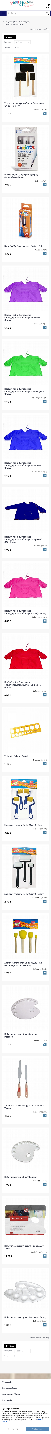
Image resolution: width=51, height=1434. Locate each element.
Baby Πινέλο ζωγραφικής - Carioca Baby (23, 246)
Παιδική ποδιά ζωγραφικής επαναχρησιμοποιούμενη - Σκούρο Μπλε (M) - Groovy (24, 539)
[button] (47, 13)
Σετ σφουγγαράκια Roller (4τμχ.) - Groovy (24, 825)
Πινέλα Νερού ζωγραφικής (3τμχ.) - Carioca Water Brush (21, 176)
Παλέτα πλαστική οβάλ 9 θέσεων (20, 1177)
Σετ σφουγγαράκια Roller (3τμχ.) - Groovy (24, 894)
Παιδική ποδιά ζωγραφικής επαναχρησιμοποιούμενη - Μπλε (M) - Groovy (22, 465)
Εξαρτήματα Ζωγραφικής (14, 24)
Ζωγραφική (25, 22)
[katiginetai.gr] (22, 3)
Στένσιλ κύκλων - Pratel (16, 756)
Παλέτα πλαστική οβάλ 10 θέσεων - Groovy (25, 1317)
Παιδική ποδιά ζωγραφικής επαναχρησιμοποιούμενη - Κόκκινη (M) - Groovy (24, 685)
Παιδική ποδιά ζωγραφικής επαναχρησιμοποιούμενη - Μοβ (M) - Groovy (22, 317)
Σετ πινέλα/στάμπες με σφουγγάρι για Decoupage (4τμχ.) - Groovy (23, 964)
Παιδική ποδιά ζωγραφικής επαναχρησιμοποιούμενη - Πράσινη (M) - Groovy (24, 391)
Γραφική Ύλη (12, 22)
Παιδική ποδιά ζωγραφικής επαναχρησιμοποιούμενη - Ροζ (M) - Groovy (25, 612)
